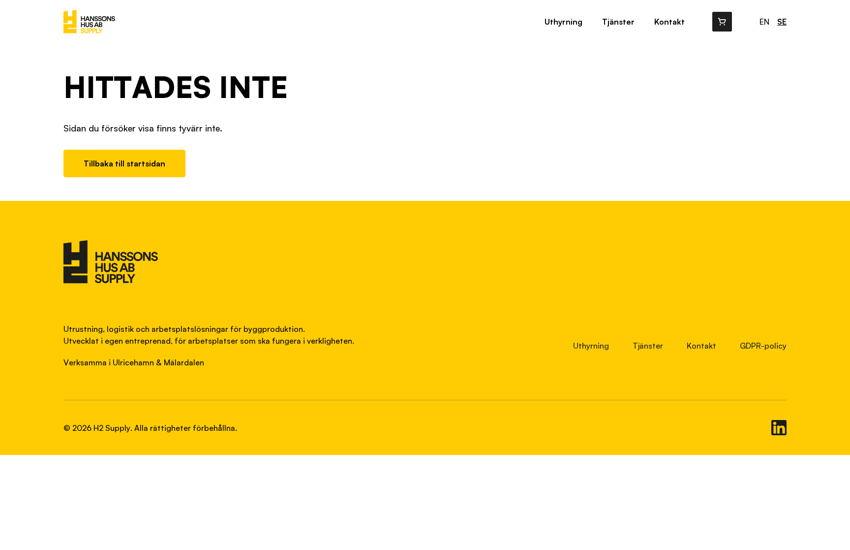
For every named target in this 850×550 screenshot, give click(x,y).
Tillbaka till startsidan (124, 163)
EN (764, 22)
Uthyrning (563, 22)
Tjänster (618, 22)
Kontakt (669, 22)
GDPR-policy (763, 346)
